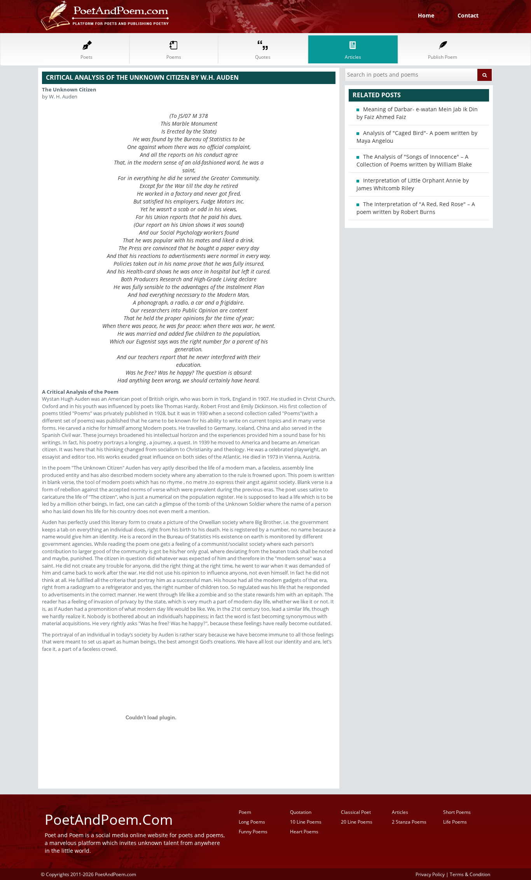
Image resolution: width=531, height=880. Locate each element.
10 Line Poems (305, 822)
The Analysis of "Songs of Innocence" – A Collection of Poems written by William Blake (414, 160)
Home (426, 15)
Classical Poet (356, 812)
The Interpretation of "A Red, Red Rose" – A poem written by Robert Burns (415, 208)
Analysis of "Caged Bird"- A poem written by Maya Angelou (416, 136)
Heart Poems (304, 831)
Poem (245, 812)
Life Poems (455, 822)
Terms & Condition (470, 874)
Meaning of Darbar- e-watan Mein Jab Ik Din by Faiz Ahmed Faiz (417, 113)
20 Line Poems (356, 822)
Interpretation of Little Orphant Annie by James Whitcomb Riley (412, 184)
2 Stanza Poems (409, 822)
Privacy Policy (430, 874)
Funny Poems (253, 831)
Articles (400, 812)
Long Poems (252, 822)
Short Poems (457, 812)
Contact (468, 15)
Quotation (300, 812)
